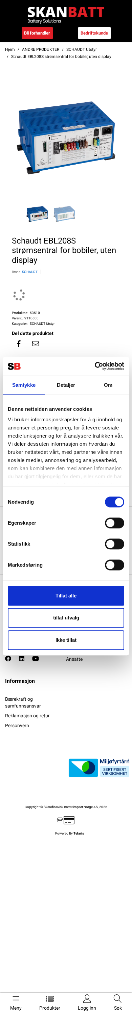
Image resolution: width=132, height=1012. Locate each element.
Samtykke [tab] (24, 385)
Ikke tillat (66, 640)
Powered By (69, 833)
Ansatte (74, 659)
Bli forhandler (37, 33)
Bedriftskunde (94, 33)
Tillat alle (66, 595)
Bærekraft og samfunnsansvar (23, 702)
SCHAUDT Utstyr (42, 323)
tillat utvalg (66, 617)
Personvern (17, 725)
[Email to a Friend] (35, 344)
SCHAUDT (30, 272)
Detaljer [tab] (66, 385)
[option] (66, 138)
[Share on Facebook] (18, 344)
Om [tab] (108, 385)
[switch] (114, 523)
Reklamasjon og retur (27, 715)
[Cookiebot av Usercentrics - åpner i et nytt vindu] (95, 366)
